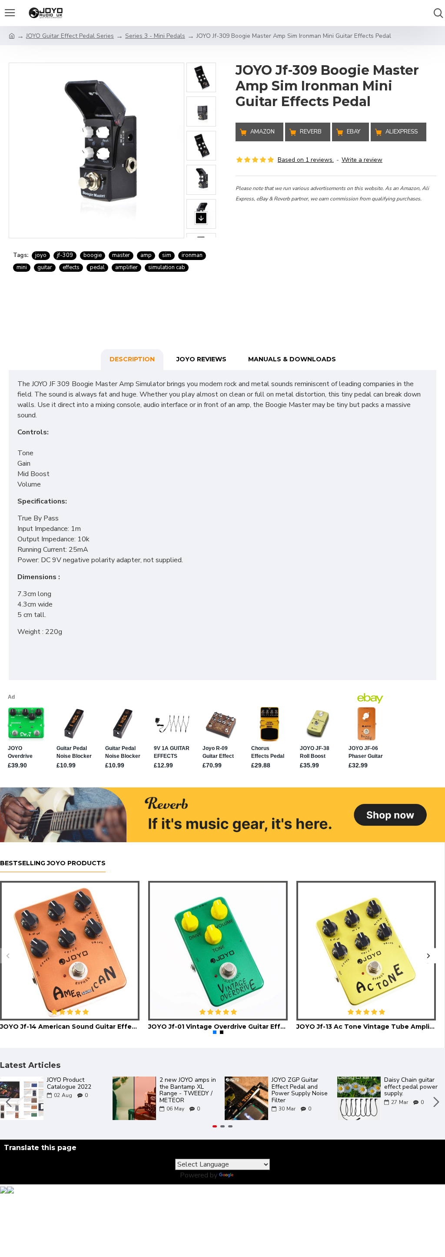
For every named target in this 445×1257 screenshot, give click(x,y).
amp (146, 255)
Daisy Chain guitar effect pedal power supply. (411, 1087)
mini (22, 267)
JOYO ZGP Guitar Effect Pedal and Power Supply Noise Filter (300, 1090)
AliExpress (401, 132)
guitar (44, 267)
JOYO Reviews (201, 359)
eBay (353, 132)
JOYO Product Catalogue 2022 (69, 1083)
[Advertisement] (336, 264)
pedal (97, 267)
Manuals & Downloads (292, 359)
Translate (250, 1175)
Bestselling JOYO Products (53, 863)
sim (166, 255)
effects (71, 267)
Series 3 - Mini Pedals (155, 36)
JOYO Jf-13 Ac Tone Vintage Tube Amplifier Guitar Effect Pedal (366, 1026)
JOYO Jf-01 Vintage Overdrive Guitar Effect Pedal (218, 1026)
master (121, 255)
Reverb (311, 132)
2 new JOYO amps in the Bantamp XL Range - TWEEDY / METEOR (187, 1090)
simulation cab (166, 267)
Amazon (262, 132)
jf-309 (65, 255)
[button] (201, 53)
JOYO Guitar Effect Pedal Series (70, 36)
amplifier (126, 267)
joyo (40, 255)
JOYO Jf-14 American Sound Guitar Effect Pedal (69, 1026)
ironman (192, 255)
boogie (92, 255)
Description (132, 359)
